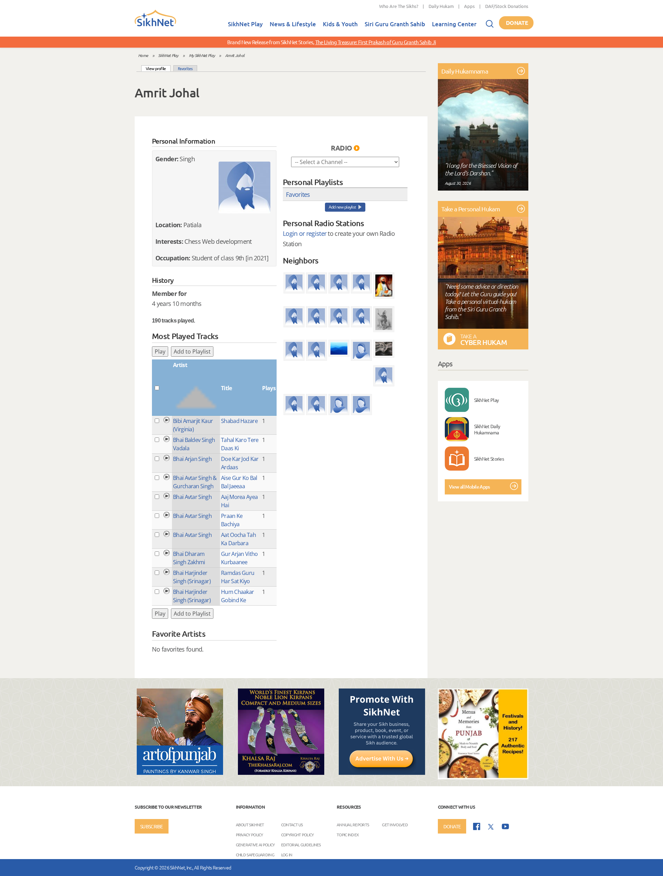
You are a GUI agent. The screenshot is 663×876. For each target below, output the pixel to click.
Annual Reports (353, 824)
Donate (517, 22)
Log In (286, 854)
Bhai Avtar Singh (192, 497)
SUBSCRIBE (151, 826)
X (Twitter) (491, 827)
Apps (469, 6)
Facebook (476, 826)
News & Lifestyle (293, 24)
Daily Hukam (441, 6)
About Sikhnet (250, 824)
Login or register (304, 233)
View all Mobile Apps (469, 486)
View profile (158, 68)
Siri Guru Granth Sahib (395, 24)
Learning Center (454, 24)
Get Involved (395, 824)
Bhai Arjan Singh (192, 459)
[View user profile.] (244, 187)
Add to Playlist (192, 351)
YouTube (505, 826)
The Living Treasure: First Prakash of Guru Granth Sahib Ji (375, 42)
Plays (269, 388)
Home (143, 55)
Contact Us (292, 824)
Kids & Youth (340, 24)
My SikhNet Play (202, 55)
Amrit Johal (234, 55)
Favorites (185, 68)
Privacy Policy (249, 834)
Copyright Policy (297, 834)
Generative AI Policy (255, 844)
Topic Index (348, 834)
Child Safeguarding (255, 854)
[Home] (155, 24)
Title (226, 388)
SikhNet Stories (489, 458)
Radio (341, 147)
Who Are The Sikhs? (398, 6)
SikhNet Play (245, 24)
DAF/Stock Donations (506, 6)
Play (160, 351)
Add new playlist (342, 207)
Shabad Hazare (239, 421)
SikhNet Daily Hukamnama (487, 429)
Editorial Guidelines (301, 844)
